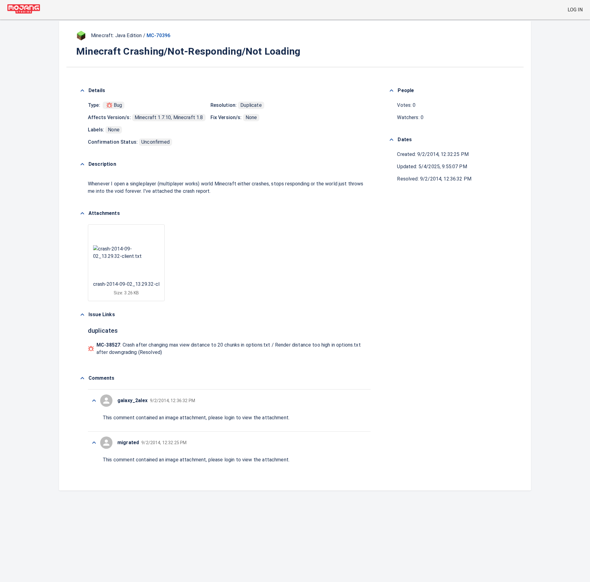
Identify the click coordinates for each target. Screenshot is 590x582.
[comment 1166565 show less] (94, 443)
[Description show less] (82, 164)
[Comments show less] (82, 378)
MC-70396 (158, 35)
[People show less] (391, 90)
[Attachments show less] (82, 213)
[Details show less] (82, 90)
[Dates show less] (391, 140)
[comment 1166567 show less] (94, 400)
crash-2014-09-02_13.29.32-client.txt (134, 284)
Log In (575, 10)
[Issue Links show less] (82, 314)
